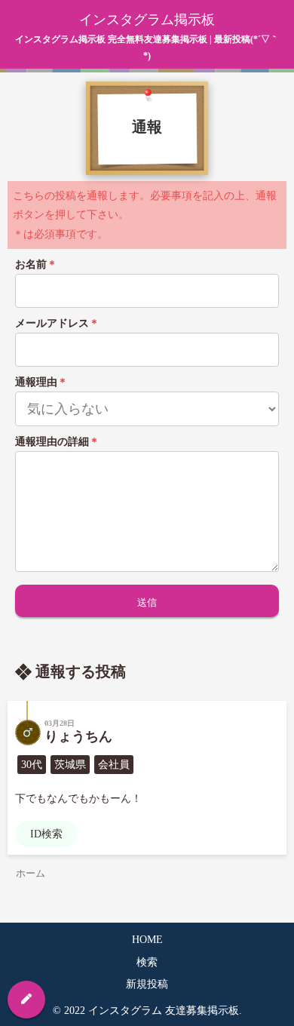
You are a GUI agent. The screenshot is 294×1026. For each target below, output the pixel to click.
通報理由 (41, 382)
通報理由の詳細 (57, 441)
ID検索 (46, 834)
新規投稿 (147, 984)
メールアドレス (57, 323)
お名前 (36, 264)
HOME (147, 939)
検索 (147, 962)
